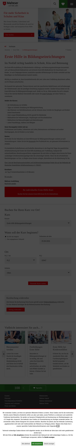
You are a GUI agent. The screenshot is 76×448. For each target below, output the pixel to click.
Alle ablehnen (26, 444)
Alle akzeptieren (37, 444)
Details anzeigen (49, 444)
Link (58, 426)
